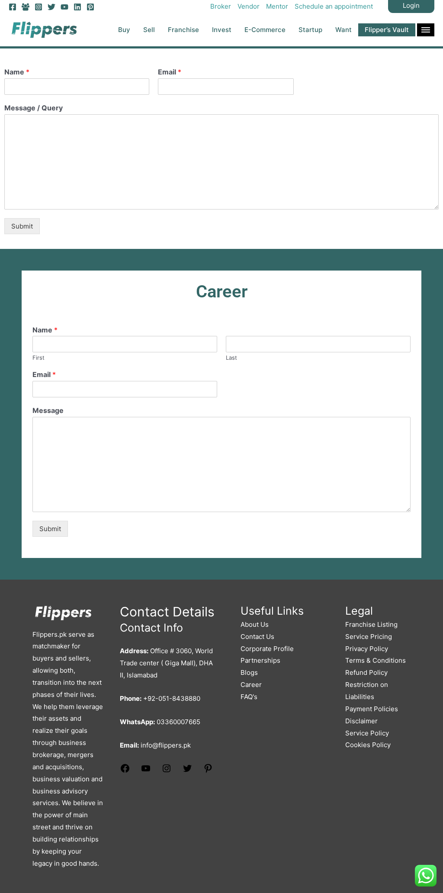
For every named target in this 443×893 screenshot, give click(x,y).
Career (251, 684)
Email (169, 72)
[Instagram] (38, 7)
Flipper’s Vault (387, 30)
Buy (124, 30)
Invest (221, 30)
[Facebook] (12, 7)
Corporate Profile (267, 649)
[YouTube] (64, 7)
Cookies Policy (368, 745)
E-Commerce (265, 30)
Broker (220, 6)
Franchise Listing (371, 624)
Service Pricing (368, 636)
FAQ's (249, 697)
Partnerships (260, 660)
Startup (310, 30)
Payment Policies (371, 709)
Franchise (183, 30)
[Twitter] (51, 7)
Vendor (249, 6)
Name (16, 72)
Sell (149, 30)
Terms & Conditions (375, 660)
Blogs (249, 672)
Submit (22, 226)
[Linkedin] (77, 7)
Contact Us (257, 636)
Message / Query (33, 107)
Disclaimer (361, 721)
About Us (255, 624)
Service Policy (367, 733)
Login (411, 5)
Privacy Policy (366, 649)
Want (343, 30)
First (38, 357)
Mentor (277, 6)
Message (48, 410)
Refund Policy (366, 672)
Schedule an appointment (334, 6)
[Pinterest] (90, 7)
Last (231, 357)
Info (425, 29)
